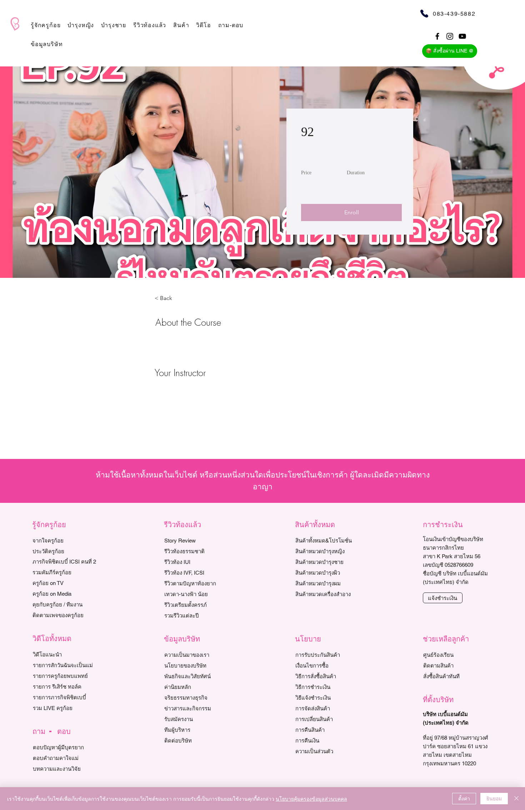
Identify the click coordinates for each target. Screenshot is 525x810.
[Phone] (424, 13)
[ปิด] (516, 798)
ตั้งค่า (464, 798)
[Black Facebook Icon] (437, 36)
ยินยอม (494, 798)
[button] (45, 25)
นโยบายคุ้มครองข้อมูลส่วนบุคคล (311, 798)
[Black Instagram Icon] (449, 36)
